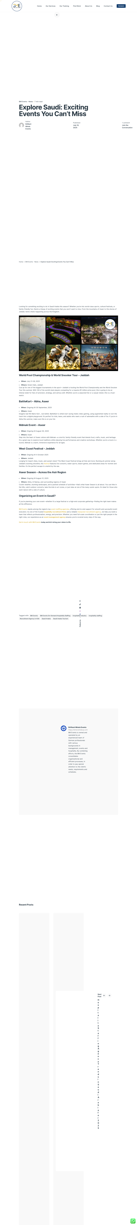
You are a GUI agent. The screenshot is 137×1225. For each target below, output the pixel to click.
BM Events (23, 509)
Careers (121, 6)
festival (47, 464)
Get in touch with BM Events (30, 522)
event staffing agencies (60, 509)
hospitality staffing (95, 616)
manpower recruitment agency (89, 512)
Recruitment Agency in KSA (29, 619)
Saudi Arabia (46, 619)
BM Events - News (26, 102)
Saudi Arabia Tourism (60, 619)
